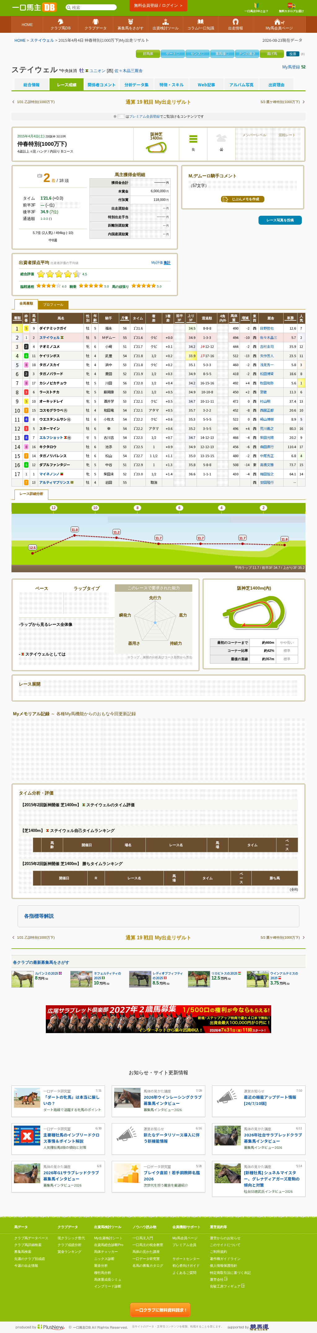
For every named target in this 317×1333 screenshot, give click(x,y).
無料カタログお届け (291, 11)
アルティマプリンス (55, 482)
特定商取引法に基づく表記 (230, 1273)
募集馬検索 (22, 1251)
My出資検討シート (108, 1238)
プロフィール (53, 304)
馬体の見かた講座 (146, 1251)
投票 (292, 54)
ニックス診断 (104, 1259)
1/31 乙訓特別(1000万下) (36, 102)
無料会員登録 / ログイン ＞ (158, 5)
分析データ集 (136, 85)
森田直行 (267, 446)
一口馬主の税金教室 (147, 1245)
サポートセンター (186, 1259)
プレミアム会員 (184, 1245)
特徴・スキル (171, 85)
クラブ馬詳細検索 (27, 1245)
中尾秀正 (267, 455)
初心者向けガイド (186, 1265)
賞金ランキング (69, 1251)
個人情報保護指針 (223, 1265)
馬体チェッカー (106, 1251)
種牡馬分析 (102, 1273)
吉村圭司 (267, 346)
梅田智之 (267, 473)
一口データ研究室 (146, 1259)
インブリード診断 (107, 1286)
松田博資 (267, 373)
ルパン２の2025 (46, 973)
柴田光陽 (267, 437)
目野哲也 (267, 328)
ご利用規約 (218, 1251)
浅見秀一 (267, 364)
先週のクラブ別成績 (29, 1259)
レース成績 (66, 85)
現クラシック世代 (71, 1238)
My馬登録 (291, 67)
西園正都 (267, 410)
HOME (20, 40)
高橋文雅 (267, 464)
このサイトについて (225, 1245)
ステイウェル (42, 40)
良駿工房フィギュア (225, 1286)
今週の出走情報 (26, 1265)
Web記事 (206, 85)
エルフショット (51, 437)
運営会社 (217, 1279)
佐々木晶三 (268, 337)
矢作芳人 (267, 355)
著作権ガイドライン (225, 1259)
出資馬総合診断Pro (108, 1245)
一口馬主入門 (142, 1238)
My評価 (157, 262)
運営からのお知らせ (225, 1238)
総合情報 (32, 85)
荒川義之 (267, 428)
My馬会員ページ (185, 1238)
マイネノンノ (49, 473)
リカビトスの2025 (224, 973)
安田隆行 (267, 482)
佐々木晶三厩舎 (129, 70)
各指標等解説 (39, 916)
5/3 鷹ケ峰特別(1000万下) (280, 102)
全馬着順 (26, 303)
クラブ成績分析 (69, 1245)
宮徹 (263, 391)
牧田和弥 (267, 382)
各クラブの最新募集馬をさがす (41, 962)
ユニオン (97, 70)
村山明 (265, 401)
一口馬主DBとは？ (256, 11)
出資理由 (276, 85)
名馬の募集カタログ (147, 1265)
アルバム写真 (241, 85)
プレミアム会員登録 (144, 116)
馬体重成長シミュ (107, 1279)
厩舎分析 (101, 1265)
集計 (167, 262)
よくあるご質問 (184, 1273)
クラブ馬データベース (31, 1238)
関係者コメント (101, 85)
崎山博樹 (267, 419)
